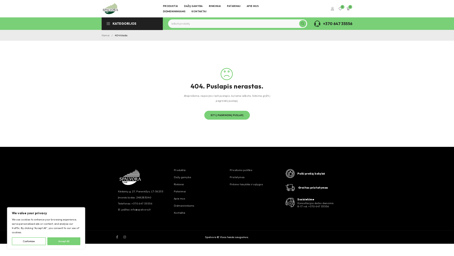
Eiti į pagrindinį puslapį (227, 115)
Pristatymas (237, 177)
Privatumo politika (241, 170)
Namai (106, 35)
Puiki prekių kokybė (311, 173)
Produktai (180, 170)
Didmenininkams (184, 205)
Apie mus (179, 198)
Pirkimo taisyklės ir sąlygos (246, 184)
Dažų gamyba (182, 177)
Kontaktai (179, 212)
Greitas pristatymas (313, 187)
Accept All (63, 241)
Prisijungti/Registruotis (332, 9)
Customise (29, 241)
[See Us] (124, 236)
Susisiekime (305, 199)
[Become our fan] (117, 236)
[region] (46, 228)
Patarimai (180, 191)
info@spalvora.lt (141, 209)
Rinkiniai (179, 184)
